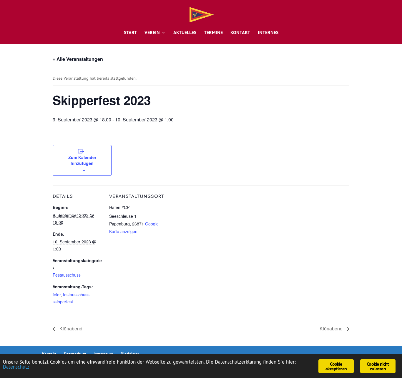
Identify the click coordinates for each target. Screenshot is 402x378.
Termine (213, 32)
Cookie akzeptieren (336, 366)
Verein (152, 32)
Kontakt (240, 32)
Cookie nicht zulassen (378, 366)
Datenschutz (16, 367)
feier (57, 294)
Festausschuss (67, 275)
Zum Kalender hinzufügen (82, 160)
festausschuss (76, 294)
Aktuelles (184, 32)
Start (130, 32)
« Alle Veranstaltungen (78, 59)
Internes (268, 32)
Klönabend (70, 328)
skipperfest (63, 302)
